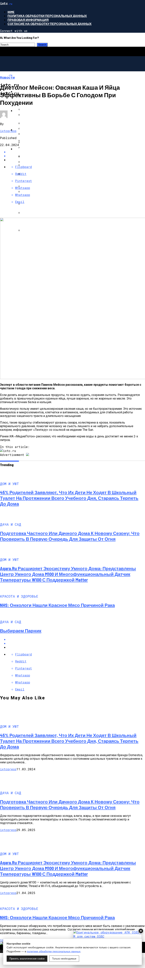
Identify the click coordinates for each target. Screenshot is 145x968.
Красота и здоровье (31, 149)
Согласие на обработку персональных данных (50, 24)
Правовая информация (28, 20)
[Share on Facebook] (76, 639)
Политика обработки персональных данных (47, 16)
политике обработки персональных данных (53, 951)
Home (11, 12)
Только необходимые (64, 958)
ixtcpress (8, 131)
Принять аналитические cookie (27, 958)
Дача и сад (23, 110)
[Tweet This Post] (76, 643)
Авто (18, 129)
